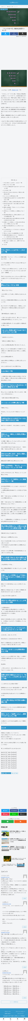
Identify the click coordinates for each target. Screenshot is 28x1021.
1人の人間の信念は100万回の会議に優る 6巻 (13, 238)
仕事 (14, 773)
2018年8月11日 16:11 (5, 877)
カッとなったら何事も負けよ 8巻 (11, 196)
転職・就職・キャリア (7, 773)
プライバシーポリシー (20, 1011)
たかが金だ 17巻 (7, 190)
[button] (25, 474)
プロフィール (7, 1011)
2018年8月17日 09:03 (5, 932)
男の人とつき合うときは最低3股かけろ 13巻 (13, 233)
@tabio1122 (15, 90)
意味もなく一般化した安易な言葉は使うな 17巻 (14, 201)
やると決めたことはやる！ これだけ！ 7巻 (13, 182)
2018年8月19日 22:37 (6, 972)
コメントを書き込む (14, 1001)
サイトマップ (20, 1013)
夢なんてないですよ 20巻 (9, 184)
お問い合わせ (7, 1013)
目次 (12, 180)
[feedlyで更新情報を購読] (7, 821)
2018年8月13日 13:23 (6, 904)
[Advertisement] (14, 53)
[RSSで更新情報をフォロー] (20, 821)
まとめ (5, 244)
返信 (25, 898)
